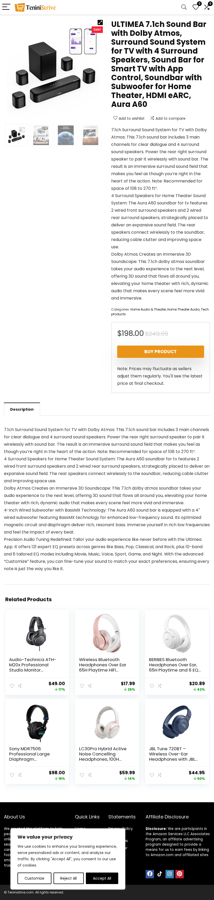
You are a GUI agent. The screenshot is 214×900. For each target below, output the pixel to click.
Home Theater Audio (183, 309)
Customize (34, 878)
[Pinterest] (179, 874)
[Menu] (6, 7)
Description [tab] (22, 409)
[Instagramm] (169, 874)
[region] (67, 859)
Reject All (68, 878)
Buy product (160, 351)
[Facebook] (150, 874)
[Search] (184, 7)
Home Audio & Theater (148, 309)
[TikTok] (160, 874)
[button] (100, 22)
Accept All (102, 878)
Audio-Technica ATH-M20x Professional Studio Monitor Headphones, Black (32, 667)
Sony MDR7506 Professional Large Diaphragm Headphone (29, 756)
